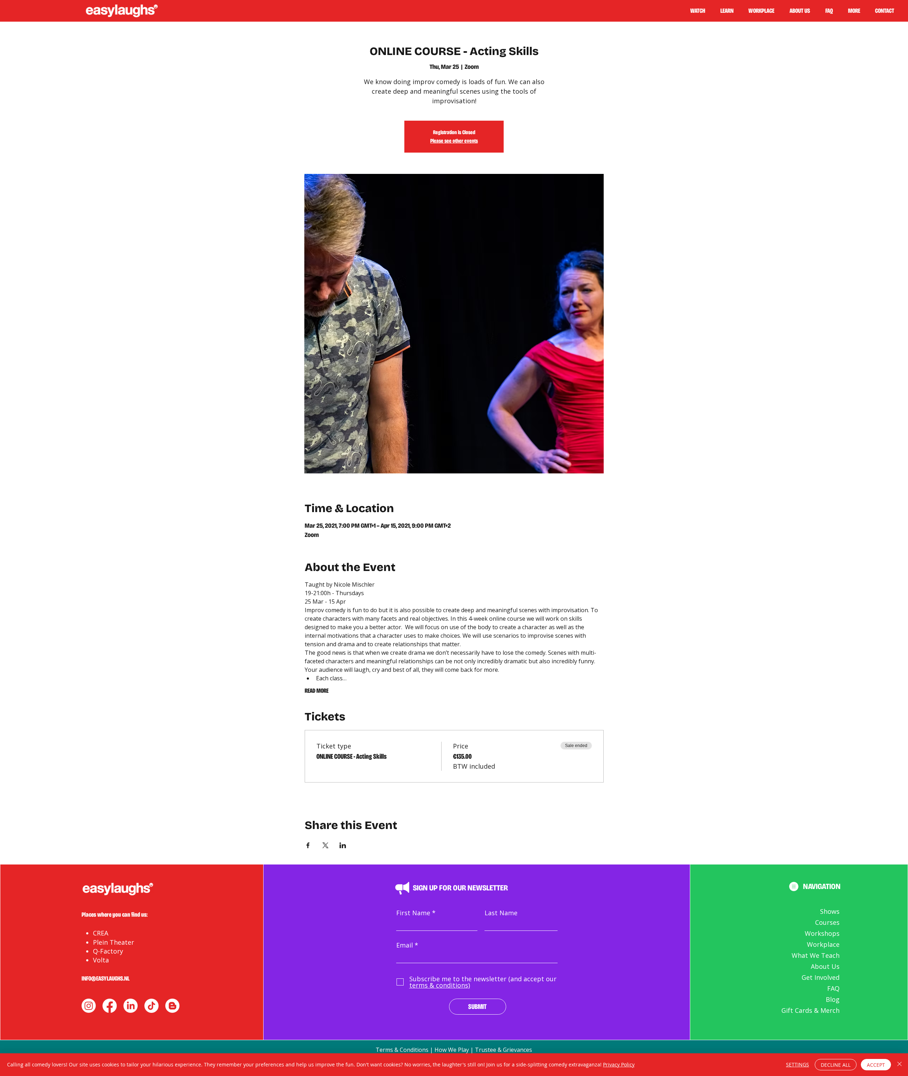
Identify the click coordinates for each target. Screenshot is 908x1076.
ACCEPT (876, 1064)
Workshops (822, 933)
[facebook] (110, 1006)
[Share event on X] (325, 845)
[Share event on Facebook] (308, 845)
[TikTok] (151, 1006)
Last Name (501, 913)
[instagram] (89, 1006)
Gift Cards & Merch (810, 1010)
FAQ (833, 988)
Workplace (823, 944)
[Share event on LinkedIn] (342, 845)
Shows (830, 911)
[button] (730, 10)
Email (404, 945)
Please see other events (454, 140)
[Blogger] (172, 1006)
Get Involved (821, 977)
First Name (413, 913)
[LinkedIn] (130, 1006)
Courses (827, 922)
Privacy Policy (619, 1064)
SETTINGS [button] (797, 1064)
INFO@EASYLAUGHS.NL (105, 978)
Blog (833, 999)
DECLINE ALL (836, 1064)
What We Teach (816, 955)
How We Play (451, 1050)
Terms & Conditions (402, 1050)
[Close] (899, 1064)
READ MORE (316, 691)
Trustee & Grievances (503, 1050)
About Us (825, 966)
